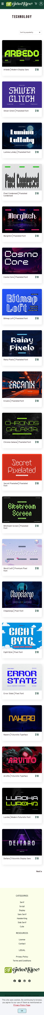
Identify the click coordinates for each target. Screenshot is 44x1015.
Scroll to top (42, 900)
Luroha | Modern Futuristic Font (17, 817)
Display (22, 910)
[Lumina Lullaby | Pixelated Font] (22, 136)
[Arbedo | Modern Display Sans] (22, 53)
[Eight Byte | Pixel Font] (22, 636)
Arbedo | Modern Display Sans (16, 70)
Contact (22, 944)
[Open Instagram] (19, 982)
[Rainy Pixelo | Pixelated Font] (22, 343)
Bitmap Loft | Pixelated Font (16, 319)
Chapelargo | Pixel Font (13, 611)
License (22, 940)
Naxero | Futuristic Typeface (16, 735)
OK (22, 1011)
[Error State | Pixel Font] (22, 677)
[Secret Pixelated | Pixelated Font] (22, 467)
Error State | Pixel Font (14, 694)
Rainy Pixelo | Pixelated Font (16, 360)
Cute (22, 927)
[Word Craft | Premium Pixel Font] (22, 552)
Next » (39, 871)
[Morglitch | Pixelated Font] (22, 219)
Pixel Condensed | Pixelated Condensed (15, 195)
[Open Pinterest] (29, 982)
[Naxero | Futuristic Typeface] (22, 718)
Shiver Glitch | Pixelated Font (16, 111)
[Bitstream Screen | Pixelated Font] (22, 509)
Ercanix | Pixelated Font (14, 401)
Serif (22, 902)
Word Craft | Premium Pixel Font (15, 570)
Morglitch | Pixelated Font (15, 236)
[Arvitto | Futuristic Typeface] (22, 759)
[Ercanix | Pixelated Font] (22, 384)
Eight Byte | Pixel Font (13, 652)
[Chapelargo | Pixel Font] (22, 594)
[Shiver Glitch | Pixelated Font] (22, 94)
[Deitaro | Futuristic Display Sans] (22, 842)
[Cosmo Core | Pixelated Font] (22, 261)
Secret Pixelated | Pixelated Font (16, 485)
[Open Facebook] (14, 982)
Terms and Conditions (22, 961)
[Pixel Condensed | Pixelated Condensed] (22, 177)
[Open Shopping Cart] (36, 4)
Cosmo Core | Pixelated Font (16, 277)
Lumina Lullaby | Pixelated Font (17, 152)
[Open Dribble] (24, 982)
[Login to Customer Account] (41, 4)
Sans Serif (22, 914)
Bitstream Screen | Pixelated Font (16, 527)
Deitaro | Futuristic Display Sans (17, 859)
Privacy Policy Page (21, 1005)
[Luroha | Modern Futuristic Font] (22, 801)
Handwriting (22, 918)
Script (22, 906)
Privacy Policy (22, 957)
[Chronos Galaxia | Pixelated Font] (22, 426)
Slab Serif (22, 922)
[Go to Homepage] (19, 6)
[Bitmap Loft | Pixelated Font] (22, 302)
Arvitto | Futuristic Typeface (16, 776)
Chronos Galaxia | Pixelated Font (17, 442)
